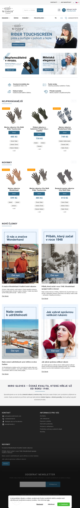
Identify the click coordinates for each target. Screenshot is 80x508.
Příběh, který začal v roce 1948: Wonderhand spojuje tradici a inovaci (19, 451)
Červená (39, 146)
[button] (6, 35)
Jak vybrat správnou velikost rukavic (14, 459)
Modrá (35, 143)
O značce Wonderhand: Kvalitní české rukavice (17, 448)
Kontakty (54, 2)
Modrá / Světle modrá (64, 141)
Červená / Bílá (64, 144)
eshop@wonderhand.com (13, 416)
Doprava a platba (45, 421)
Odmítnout (51, 504)
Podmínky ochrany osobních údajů (51, 429)
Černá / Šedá (14, 141)
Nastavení (39, 504)
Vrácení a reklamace (46, 426)
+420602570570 (10, 418)
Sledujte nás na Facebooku (13, 421)
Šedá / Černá (64, 148)
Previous (73, 101)
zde (48, 500)
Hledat (40, 10)
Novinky (42, 431)
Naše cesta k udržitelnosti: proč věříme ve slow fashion (20, 456)
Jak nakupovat (66, 2)
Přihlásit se (53, 484)
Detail (14, 132)
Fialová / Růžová (14, 148)
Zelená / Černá (14, 144)
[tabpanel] (14, 130)
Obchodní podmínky (46, 424)
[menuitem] (7, 18)
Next (75, 101)
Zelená (42, 143)
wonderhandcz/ (10, 424)
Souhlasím (64, 504)
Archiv (5, 464)
